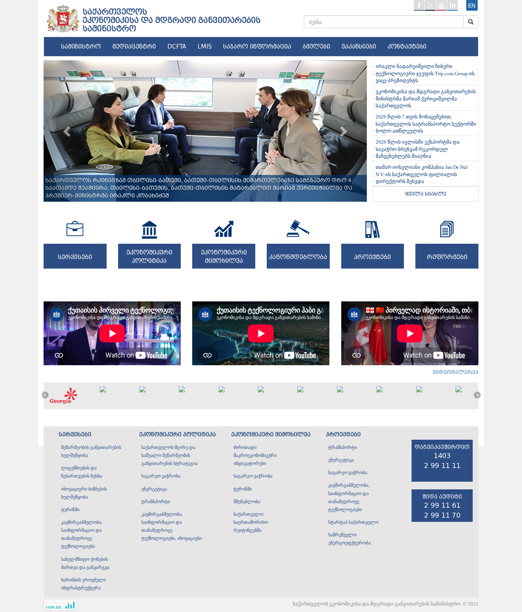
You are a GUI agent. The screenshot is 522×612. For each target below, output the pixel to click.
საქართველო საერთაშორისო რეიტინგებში (250, 522)
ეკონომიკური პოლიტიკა (177, 434)
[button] (68, 131)
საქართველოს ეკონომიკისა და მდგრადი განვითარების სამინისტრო (172, 20)
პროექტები (343, 434)
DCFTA (176, 46)
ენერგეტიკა (154, 489)
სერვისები (75, 434)
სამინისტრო (81, 46)
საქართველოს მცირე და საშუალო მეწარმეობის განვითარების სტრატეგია (169, 455)
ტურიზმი (70, 509)
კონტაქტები (406, 46)
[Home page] (62, 15)
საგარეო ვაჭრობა (160, 476)
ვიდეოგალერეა (455, 372)
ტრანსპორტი (155, 501)
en (471, 5)
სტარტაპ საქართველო (353, 522)
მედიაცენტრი (134, 46)
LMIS (205, 46)
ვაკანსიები (359, 46)
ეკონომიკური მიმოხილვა (271, 434)
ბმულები (316, 46)
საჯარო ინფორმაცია (257, 46)
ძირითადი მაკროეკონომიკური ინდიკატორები (255, 455)
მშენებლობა (246, 501)
